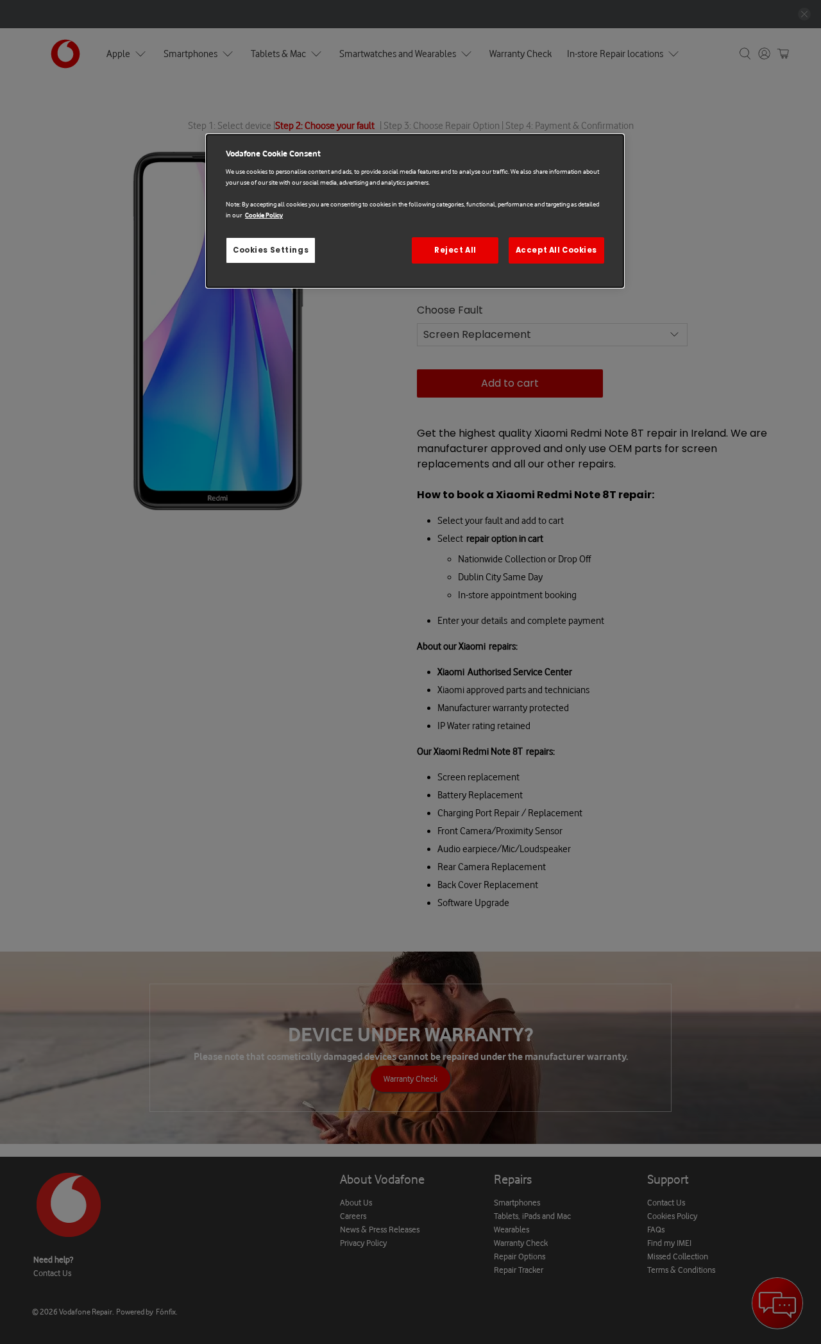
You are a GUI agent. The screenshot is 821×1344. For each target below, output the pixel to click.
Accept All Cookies (556, 250)
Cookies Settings (271, 250)
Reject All (455, 250)
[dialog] (415, 211)
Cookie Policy (264, 215)
